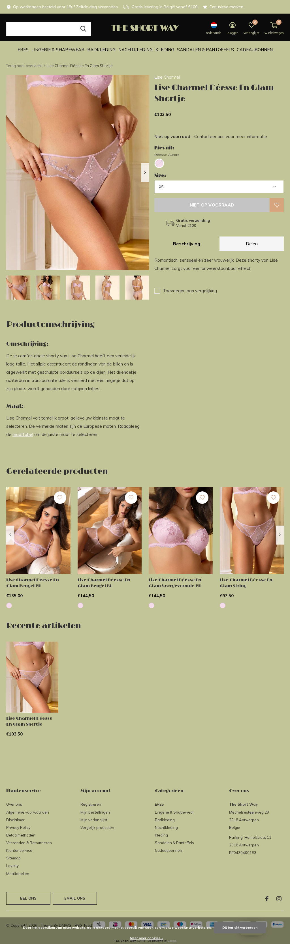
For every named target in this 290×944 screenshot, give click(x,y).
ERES (23, 49)
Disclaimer (15, 820)
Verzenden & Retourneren (29, 842)
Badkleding (101, 49)
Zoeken (83, 29)
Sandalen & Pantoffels (205, 49)
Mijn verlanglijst (93, 820)
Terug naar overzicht (24, 65)
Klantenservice (19, 850)
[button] (18, 288)
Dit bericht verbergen (239, 927)
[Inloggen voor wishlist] (277, 205)
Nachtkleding (135, 49)
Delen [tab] (252, 243)
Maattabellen (17, 873)
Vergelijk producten (97, 827)
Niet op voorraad (212, 205)
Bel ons (28, 898)
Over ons (14, 804)
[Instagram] (279, 899)
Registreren (90, 804)
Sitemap (13, 858)
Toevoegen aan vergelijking (190, 290)
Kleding (164, 49)
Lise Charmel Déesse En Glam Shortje (29, 721)
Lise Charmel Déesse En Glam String (246, 583)
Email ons (75, 898)
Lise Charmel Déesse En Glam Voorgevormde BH (175, 583)
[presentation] (145, 172)
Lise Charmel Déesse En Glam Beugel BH (32, 583)
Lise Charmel (167, 77)
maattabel (22, 434)
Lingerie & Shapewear (57, 49)
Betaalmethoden (20, 835)
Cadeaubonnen (255, 49)
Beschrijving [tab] (186, 243)
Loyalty (12, 865)
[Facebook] (266, 899)
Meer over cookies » (146, 938)
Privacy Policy (18, 827)
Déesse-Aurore (166, 154)
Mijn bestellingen (95, 812)
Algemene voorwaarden (27, 812)
